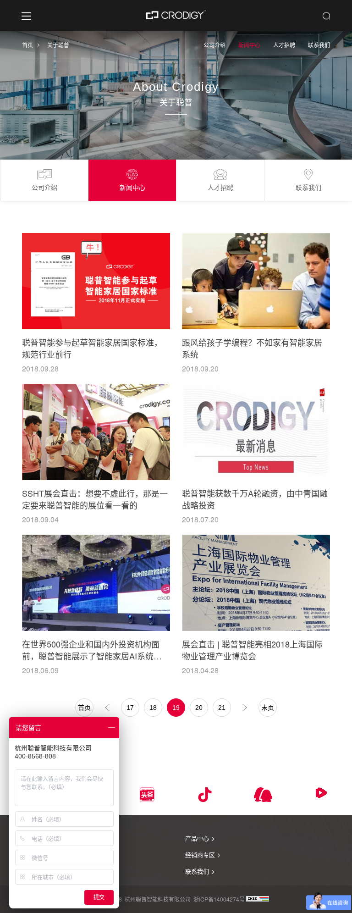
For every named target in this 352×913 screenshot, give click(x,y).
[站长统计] (257, 899)
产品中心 (197, 838)
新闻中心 (249, 45)
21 (222, 707)
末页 (267, 707)
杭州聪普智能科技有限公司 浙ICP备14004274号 (185, 899)
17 (130, 707)
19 (176, 707)
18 (153, 707)
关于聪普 (58, 45)
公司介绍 (215, 45)
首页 (27, 45)
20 (199, 707)
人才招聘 (284, 45)
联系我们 (319, 45)
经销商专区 (200, 855)
